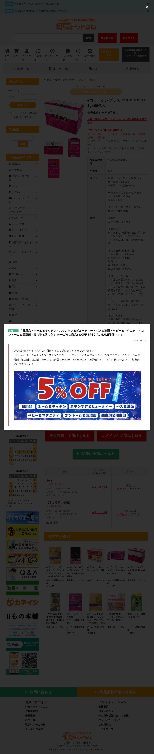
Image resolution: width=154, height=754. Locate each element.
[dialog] (77, 377)
